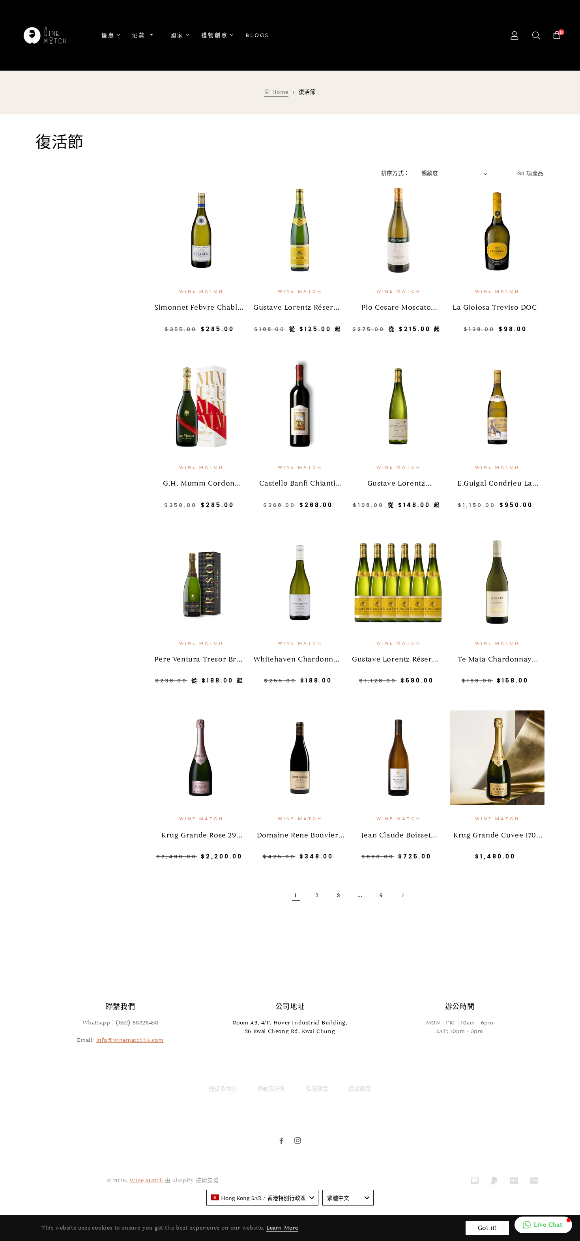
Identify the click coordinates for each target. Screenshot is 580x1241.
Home (279, 92)
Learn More (282, 1227)
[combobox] (262, 1197)
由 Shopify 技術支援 (192, 1180)
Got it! (487, 1228)
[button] (543, 1225)
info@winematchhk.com (130, 1040)
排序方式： (395, 173)
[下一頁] (402, 895)
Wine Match (146, 1180)
